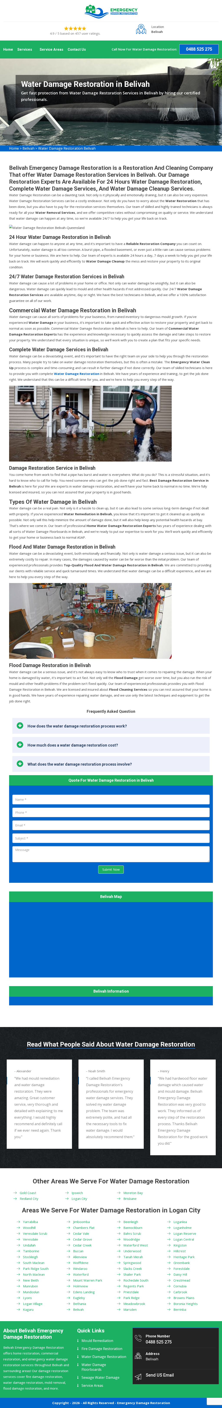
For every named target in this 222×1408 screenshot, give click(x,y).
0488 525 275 (199, 49)
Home (8, 49)
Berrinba (179, 1309)
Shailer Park (132, 1274)
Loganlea (180, 1222)
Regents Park (133, 1286)
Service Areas (51, 49)
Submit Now (111, 869)
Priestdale (131, 1292)
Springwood (132, 1263)
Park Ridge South (36, 1268)
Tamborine (31, 1251)
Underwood (132, 1251)
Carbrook (180, 1292)
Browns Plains (183, 1298)
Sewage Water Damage (100, 1377)
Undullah (29, 1245)
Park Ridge (131, 1298)
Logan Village (32, 1303)
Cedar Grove (82, 1239)
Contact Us (77, 49)
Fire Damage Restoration (102, 1348)
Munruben (30, 1286)
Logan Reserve (184, 1233)
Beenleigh (130, 1222)
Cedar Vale (81, 1233)
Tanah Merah (133, 1257)
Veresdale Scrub (35, 1233)
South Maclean (33, 1263)
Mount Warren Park (87, 1280)
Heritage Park (183, 1257)
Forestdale (181, 1268)
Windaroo (80, 1268)
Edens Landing (84, 1292)
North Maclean (34, 1274)
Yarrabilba (30, 1222)
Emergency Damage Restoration (143, 1403)
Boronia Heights (185, 1303)
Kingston (180, 1245)
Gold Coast (28, 1193)
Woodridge (131, 1239)
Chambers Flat (84, 1227)
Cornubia (179, 1286)
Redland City (29, 1198)
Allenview (80, 1257)
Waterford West (135, 1245)
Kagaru (28, 1309)
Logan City (79, 1198)
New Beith (31, 1280)
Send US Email (160, 1375)
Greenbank (181, 1263)
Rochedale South (135, 1280)
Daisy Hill (180, 1274)
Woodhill (29, 1227)
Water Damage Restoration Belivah (67, 148)
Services (24, 49)
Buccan (78, 1251)
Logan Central (183, 1239)
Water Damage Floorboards (94, 1367)
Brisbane (130, 1198)
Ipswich (77, 1193)
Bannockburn (132, 1227)
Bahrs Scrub (132, 1233)
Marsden (130, 1309)
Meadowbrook (134, 1303)
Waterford (81, 1274)
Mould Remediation (97, 1340)
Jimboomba (81, 1222)
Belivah (28, 148)
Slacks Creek (132, 1268)
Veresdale (30, 1239)
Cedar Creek (82, 1245)
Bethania (79, 1303)
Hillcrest (179, 1251)
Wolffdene (80, 1263)
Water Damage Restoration (104, 1356)
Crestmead (181, 1280)
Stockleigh (30, 1257)
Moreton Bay (133, 1193)
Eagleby (79, 1298)
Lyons (27, 1298)
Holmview (80, 1286)
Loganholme (182, 1227)
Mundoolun (31, 1292)
